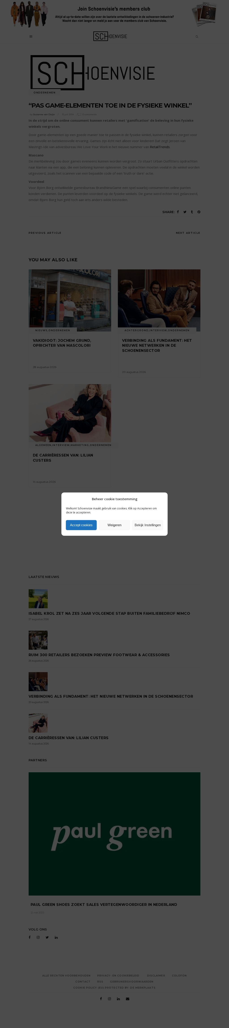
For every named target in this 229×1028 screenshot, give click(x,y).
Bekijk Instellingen (148, 525)
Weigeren (114, 525)
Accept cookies (81, 525)
